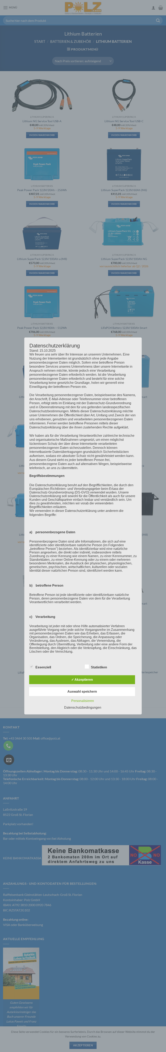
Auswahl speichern (82, 691)
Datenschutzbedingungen (82, 707)
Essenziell (43, 667)
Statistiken (99, 667)
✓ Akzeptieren (82, 679)
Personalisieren (82, 701)
